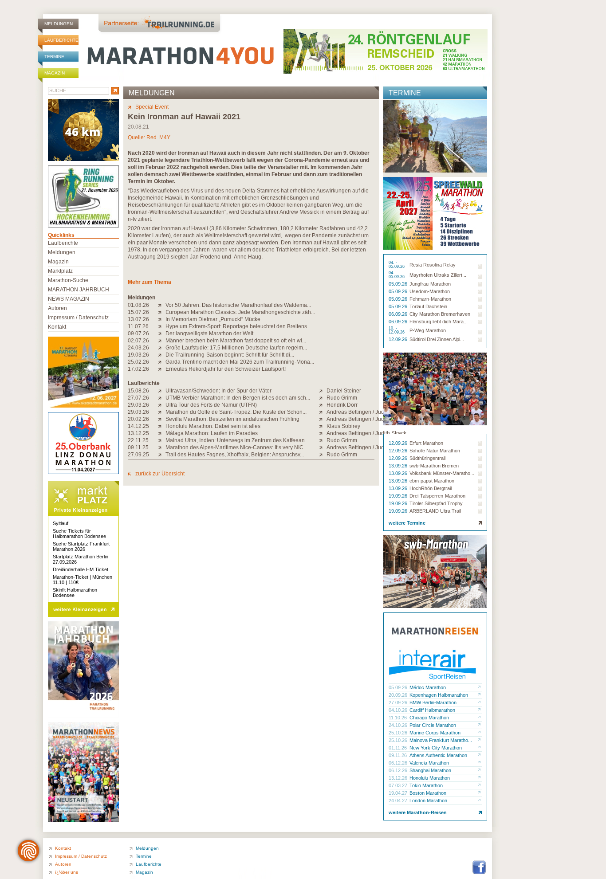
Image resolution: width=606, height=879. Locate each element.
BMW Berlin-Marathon (432, 702)
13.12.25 (138, 433)
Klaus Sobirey (343, 426)
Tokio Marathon (426, 785)
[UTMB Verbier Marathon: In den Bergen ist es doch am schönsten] (161, 398)
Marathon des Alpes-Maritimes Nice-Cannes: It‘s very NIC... (236, 447)
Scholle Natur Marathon (434, 450)
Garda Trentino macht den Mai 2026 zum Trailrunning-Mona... (239, 362)
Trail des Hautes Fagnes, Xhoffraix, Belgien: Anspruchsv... (234, 454)
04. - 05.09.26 (397, 265)
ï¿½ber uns (66, 872)
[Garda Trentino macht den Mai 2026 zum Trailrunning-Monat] (161, 362)
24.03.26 (138, 348)
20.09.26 (399, 695)
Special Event (152, 107)
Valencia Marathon (429, 762)
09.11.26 (398, 755)
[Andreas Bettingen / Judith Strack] (323, 412)
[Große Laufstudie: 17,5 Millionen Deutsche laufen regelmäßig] (161, 347)
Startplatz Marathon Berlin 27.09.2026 (80, 559)
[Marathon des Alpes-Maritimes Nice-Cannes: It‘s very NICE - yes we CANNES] (161, 447)
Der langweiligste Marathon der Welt (209, 333)
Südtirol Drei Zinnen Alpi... (436, 339)
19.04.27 (399, 793)
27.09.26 (399, 702)
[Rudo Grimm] (323, 398)
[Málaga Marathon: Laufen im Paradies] (161, 433)
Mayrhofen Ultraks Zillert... (437, 275)
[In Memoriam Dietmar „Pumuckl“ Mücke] (161, 319)
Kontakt (57, 327)
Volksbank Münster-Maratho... (441, 473)
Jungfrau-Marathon (430, 283)
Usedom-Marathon (429, 291)
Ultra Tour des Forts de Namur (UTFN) (211, 405)
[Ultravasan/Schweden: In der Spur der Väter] (161, 390)
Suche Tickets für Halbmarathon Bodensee (79, 533)
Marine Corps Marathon (434, 732)
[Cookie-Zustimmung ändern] (28, 850)
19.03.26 (138, 355)
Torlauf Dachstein (428, 306)
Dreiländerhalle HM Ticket (80, 569)
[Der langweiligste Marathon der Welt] (161, 333)
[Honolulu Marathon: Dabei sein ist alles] (161, 426)
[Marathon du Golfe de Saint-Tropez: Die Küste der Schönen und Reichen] (161, 412)
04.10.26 (399, 710)
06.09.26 (399, 314)
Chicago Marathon (429, 717)
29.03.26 (138, 405)
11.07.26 (138, 326)
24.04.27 (399, 800)
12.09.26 (399, 339)
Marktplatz (60, 271)
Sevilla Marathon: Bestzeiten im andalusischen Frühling (232, 419)
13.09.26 (399, 465)
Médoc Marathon (427, 687)
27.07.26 (138, 398)
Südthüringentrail (427, 458)
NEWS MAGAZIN (68, 299)
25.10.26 (399, 732)
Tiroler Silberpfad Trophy (436, 503)
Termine (54, 56)
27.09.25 (138, 454)
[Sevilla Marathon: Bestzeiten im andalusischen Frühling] (161, 419)
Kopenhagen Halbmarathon (438, 695)
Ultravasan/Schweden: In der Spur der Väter (218, 391)
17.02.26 (138, 369)
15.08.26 (138, 391)
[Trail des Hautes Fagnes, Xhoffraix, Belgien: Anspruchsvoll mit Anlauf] (161, 454)
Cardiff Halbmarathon (432, 710)
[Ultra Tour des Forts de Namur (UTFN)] (161, 405)
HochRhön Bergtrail (430, 488)
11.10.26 (398, 717)
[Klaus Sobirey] (323, 426)
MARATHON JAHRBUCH (78, 289)
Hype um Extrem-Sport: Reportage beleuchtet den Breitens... (238, 326)
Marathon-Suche (68, 280)
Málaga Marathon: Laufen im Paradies (211, 433)
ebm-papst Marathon (431, 480)
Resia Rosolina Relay (432, 264)
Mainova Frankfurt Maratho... (440, 740)
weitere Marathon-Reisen (418, 812)
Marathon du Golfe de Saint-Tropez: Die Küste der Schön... (236, 412)
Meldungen (58, 23)
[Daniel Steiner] (323, 390)
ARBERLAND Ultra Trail (435, 511)
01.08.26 (138, 305)
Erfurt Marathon (426, 443)
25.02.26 (138, 362)
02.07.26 (138, 340)
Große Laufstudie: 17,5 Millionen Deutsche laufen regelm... (236, 348)
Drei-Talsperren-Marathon (437, 495)
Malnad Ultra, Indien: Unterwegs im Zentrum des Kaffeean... (237, 440)
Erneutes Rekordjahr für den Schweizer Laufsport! (225, 369)
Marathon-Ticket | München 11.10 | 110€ (82, 579)
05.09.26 (399, 283)
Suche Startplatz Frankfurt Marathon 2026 (81, 546)
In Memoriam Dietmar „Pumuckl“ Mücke (212, 319)
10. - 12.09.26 (397, 330)
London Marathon (428, 800)
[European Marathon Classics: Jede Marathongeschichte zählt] (161, 312)
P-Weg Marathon (427, 330)
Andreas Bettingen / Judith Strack (366, 412)
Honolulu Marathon (429, 778)
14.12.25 (138, 426)
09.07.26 (138, 333)
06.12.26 (399, 762)
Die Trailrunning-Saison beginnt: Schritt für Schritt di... (229, 355)
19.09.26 (399, 495)
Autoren (57, 308)
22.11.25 (138, 440)
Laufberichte (61, 40)
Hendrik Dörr (342, 405)
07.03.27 (399, 785)
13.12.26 (399, 778)
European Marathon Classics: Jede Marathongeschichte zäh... (240, 312)
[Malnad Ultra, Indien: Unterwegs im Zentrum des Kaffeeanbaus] (161, 440)
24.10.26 (399, 725)
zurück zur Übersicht (160, 474)
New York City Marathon (435, 747)
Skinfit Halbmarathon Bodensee (75, 592)
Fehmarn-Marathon (430, 299)
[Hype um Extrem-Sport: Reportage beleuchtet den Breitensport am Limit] (161, 326)
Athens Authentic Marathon (438, 755)
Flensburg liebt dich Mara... (438, 321)
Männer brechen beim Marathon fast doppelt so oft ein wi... (235, 340)
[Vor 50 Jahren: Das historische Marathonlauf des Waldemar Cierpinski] (161, 305)
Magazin (54, 73)
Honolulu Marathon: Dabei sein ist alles (212, 426)
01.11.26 (398, 747)
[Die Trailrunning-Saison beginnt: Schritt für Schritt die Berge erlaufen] (161, 355)
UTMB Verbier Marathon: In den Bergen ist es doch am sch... (237, 398)
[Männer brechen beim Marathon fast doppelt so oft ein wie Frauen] (161, 340)
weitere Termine (407, 523)
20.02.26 (138, 419)
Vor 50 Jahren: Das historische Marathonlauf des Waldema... (238, 305)
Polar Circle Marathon (432, 725)
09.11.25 (138, 447)
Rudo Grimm (342, 398)
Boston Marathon (427, 793)
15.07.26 (138, 312)
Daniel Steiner (344, 391)
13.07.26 (138, 319)
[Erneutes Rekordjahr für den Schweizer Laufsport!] (161, 369)
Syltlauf (60, 523)
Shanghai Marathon (430, 770)
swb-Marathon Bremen (434, 465)
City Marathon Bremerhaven (439, 314)
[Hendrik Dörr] (323, 405)
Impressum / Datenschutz (78, 317)
